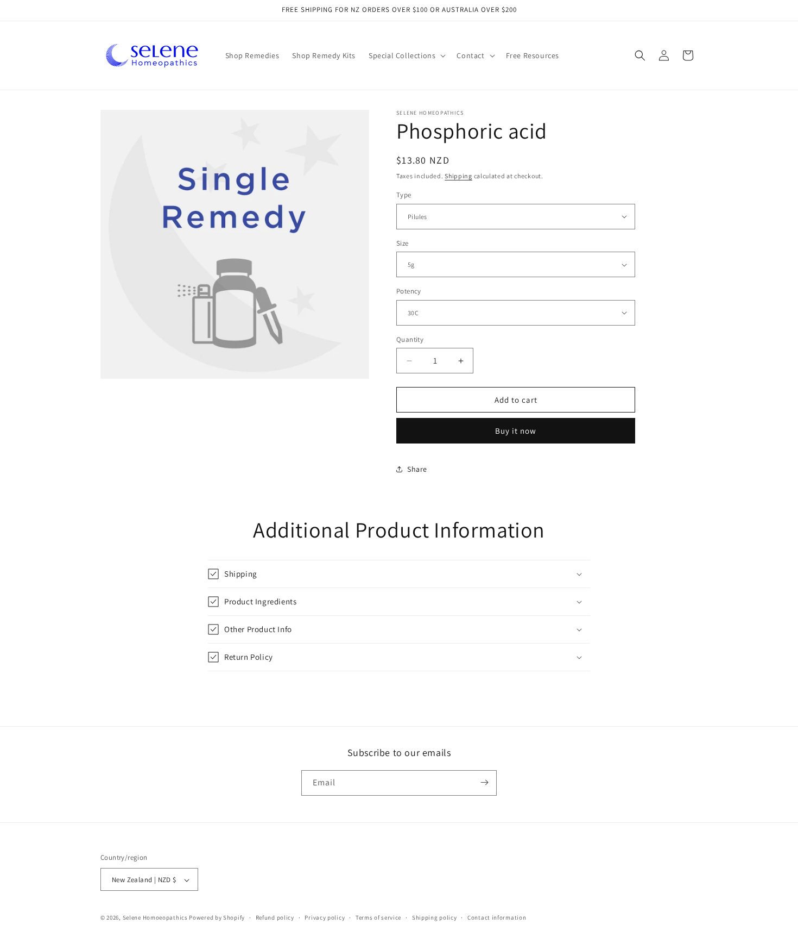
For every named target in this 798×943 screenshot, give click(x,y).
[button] (406, 55)
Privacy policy (325, 917)
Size (402, 243)
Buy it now (515, 431)
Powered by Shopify (217, 918)
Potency (408, 291)
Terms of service (378, 917)
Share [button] (417, 469)
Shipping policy (434, 917)
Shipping (458, 176)
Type (403, 194)
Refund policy (275, 917)
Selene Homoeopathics (155, 918)
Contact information (496, 917)
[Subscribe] (484, 782)
